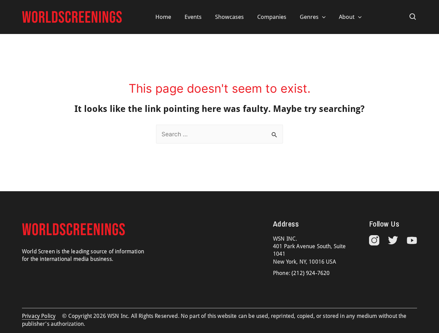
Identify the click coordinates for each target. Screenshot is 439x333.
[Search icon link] (413, 17)
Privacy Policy (39, 316)
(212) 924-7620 (311, 273)
